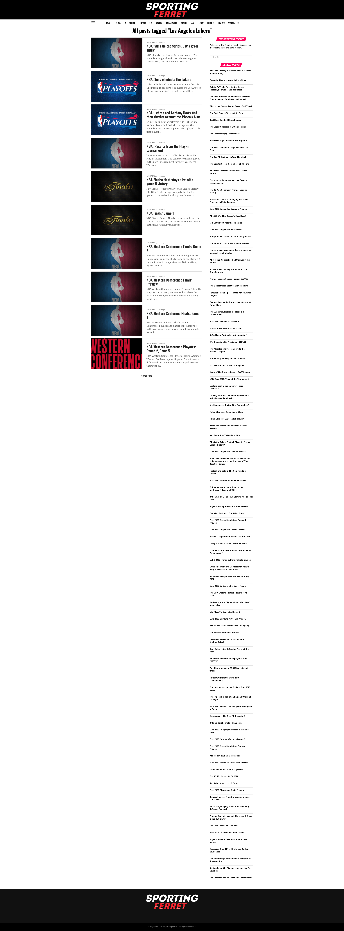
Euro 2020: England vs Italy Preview (226, 230)
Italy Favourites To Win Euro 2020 (225, 435)
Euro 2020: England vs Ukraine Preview (228, 452)
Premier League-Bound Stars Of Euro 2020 (230, 537)
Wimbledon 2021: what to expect (225, 756)
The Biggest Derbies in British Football (228, 127)
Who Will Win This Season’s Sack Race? (228, 216)
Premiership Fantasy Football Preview (227, 358)
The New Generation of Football (224, 632)
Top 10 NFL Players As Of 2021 (224, 776)
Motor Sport (130, 22)
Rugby (201, 22)
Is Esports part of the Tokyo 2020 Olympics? (230, 236)
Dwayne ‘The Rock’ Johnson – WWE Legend (230, 372)
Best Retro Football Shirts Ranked (225, 120)
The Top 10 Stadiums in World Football (228, 157)
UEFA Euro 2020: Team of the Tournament (229, 379)
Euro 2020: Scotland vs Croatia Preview (228, 619)
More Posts (146, 376)
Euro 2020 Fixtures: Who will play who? (227, 739)
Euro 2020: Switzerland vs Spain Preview (228, 586)
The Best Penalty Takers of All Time (226, 113)
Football (117, 22)
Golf (193, 22)
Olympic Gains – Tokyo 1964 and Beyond (228, 543)
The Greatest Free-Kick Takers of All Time (229, 164)
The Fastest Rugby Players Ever (224, 134)
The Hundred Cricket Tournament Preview (229, 243)
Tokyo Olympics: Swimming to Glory (226, 412)
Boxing (159, 22)
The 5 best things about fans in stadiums (229, 286)
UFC (150, 22)
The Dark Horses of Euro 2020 (224, 826)
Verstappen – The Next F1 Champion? (227, 716)
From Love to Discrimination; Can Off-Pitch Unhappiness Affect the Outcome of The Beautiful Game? (230, 461)
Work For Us (233, 22)
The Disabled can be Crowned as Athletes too (231, 878)
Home (108, 22)
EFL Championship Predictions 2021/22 (228, 342)
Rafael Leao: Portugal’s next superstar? (228, 335)
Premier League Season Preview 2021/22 (229, 279)
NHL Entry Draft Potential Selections (226, 223)
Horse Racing (171, 22)
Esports (210, 22)
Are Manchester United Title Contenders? (229, 405)
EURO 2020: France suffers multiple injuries (230, 560)
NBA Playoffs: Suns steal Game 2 (225, 612)
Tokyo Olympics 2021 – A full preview (227, 419)
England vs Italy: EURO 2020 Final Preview (229, 506)
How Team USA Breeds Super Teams (227, 833)
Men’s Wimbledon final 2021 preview (226, 769)
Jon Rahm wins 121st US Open (224, 783)
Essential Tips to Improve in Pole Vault (228, 80)
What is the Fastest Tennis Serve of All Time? (231, 106)
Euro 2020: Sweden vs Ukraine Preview (228, 480)
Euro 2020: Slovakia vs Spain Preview (227, 790)
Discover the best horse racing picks (227, 365)
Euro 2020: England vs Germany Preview (228, 209)
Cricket (184, 22)
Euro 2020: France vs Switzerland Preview (229, 763)
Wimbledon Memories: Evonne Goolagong (229, 626)
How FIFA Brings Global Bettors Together (229, 140)
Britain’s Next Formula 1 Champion (226, 723)
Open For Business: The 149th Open (227, 513)
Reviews (221, 22)
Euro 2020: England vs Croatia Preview (227, 530)
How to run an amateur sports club (226, 328)
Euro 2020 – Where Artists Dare (224, 321)
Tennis (143, 22)
